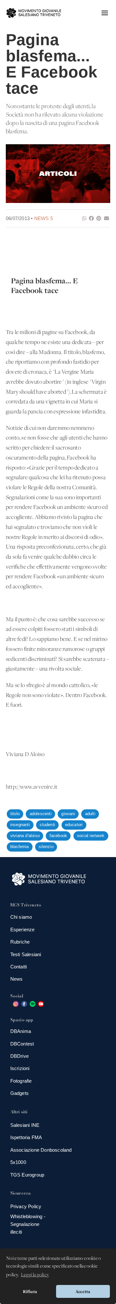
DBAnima (20, 1031)
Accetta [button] (82, 1291)
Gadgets (19, 1093)
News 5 (43, 218)
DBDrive (19, 1056)
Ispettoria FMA (26, 1137)
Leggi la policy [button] (35, 1275)
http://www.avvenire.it (31, 787)
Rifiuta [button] (30, 1291)
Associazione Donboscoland (41, 1150)
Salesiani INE (25, 1125)
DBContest (22, 1043)
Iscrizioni (20, 1068)
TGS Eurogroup (27, 1175)
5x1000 (18, 1162)
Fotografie (21, 1081)
